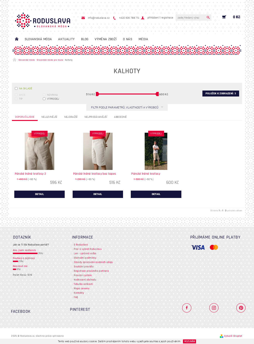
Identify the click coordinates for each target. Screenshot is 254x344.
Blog (84, 39)
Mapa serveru (81, 288)
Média (143, 39)
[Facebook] (188, 307)
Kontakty (79, 292)
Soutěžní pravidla (83, 266)
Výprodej (53, 98)
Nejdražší (71, 117)
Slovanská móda (38, 39)
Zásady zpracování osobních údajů (93, 262)
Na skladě (25, 88)
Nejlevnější (49, 117)
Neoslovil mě (20, 266)
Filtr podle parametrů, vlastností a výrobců (125, 107)
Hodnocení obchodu (85, 279)
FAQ (76, 297)
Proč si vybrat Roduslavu (88, 249)
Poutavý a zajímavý (24, 258)
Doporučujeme (25, 117)
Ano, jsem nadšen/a (24, 250)
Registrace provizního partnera (91, 271)
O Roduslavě (81, 244)
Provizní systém (83, 275)
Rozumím (189, 341)
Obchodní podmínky (85, 257)
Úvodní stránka (16, 39)
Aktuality (66, 39)
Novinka (52, 95)
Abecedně (120, 117)
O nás (127, 39)
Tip (21, 98)
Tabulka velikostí (83, 284)
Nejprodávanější (96, 117)
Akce (22, 95)
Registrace (167, 17)
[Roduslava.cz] (42, 19)
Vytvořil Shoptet (233, 336)
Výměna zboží (106, 39)
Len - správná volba (85, 253)
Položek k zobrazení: (221, 93)
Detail (39, 194)
